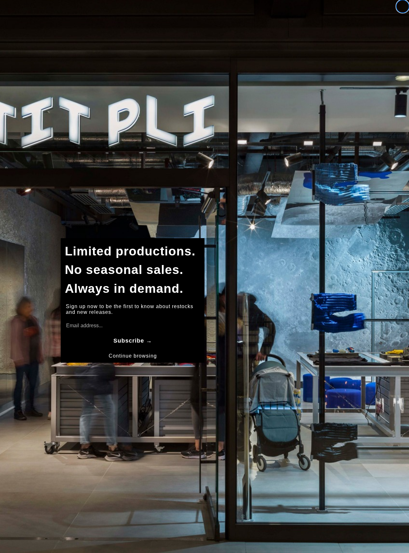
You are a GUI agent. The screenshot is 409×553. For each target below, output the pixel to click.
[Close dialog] (402, 6)
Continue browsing (133, 356)
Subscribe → (132, 340)
